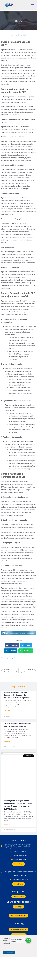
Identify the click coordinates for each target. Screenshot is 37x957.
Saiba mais (6, 943)
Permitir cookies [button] (9, 952)
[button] (32, 5)
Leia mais (7, 710)
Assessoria (23, 35)
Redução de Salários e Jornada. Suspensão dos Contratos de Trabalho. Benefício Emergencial (16, 695)
